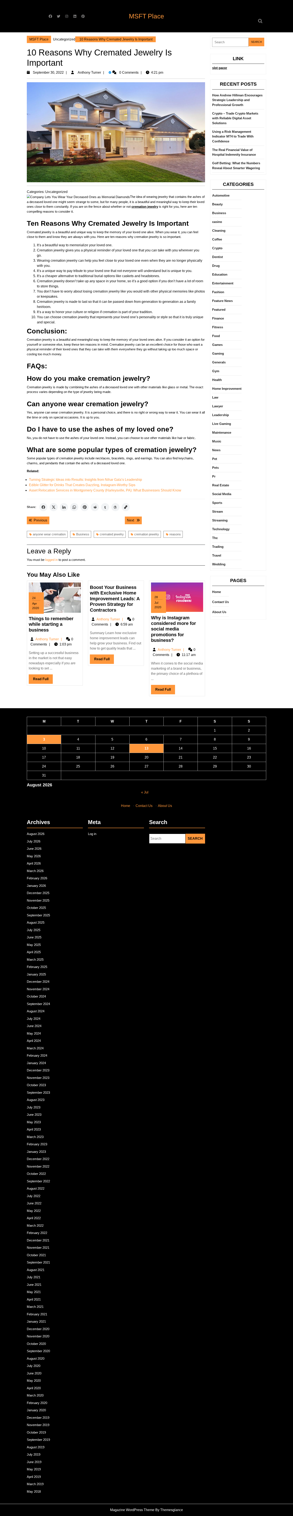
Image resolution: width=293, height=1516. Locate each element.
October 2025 (36, 908)
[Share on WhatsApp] (74, 507)
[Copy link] (126, 507)
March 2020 (35, 1395)
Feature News (222, 301)
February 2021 (37, 1314)
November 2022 (38, 1166)
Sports (217, 503)
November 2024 (38, 989)
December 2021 (38, 1240)
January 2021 (36, 1321)
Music (216, 441)
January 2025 (36, 974)
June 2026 (34, 848)
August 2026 (35, 834)
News (216, 450)
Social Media (221, 494)
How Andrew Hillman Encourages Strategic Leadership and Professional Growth (237, 100)
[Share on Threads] (115, 507)
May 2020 (34, 1380)
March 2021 (35, 1306)
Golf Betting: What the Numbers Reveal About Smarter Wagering (236, 165)
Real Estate (220, 485)
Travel (216, 555)
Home (216, 592)
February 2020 (37, 1403)
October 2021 (36, 1255)
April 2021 (34, 1299)
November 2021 (38, 1247)
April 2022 (34, 1218)
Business (82, 534)
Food (216, 336)
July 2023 (33, 1107)
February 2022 (37, 1233)
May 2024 (34, 1033)
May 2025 (34, 945)
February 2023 (37, 1144)
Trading (218, 546)
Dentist (217, 257)
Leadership (220, 415)
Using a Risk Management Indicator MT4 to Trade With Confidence (233, 136)
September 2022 (38, 1181)
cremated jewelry (112, 534)
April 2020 (34, 1388)
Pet (214, 459)
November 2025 (38, 900)
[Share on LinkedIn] (64, 507)
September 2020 (38, 1351)
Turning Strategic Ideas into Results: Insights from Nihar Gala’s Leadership (85, 479)
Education (219, 274)
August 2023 (35, 1100)
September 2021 (38, 1262)
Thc (215, 538)
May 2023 (34, 1122)
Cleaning (218, 230)
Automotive (221, 195)
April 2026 (34, 863)
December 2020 (38, 1329)
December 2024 (38, 981)
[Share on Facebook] (43, 507)
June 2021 (34, 1284)
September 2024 (38, 1004)
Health (217, 380)
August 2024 (35, 1011)
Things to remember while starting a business (51, 624)
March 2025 (35, 959)
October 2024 (36, 996)
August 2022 (35, 1188)
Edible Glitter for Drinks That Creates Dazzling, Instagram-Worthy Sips (82, 485)
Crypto (217, 248)
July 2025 (33, 930)
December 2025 (38, 893)
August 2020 (35, 1358)
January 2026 (36, 885)
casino (217, 222)
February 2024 (37, 1055)
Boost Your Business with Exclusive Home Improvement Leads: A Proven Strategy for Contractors (115, 599)
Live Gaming (221, 424)
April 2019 (34, 1477)
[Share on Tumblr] (105, 507)
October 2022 (36, 1173)
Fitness (217, 327)
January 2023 (36, 1151)
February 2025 (37, 967)
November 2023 (38, 1078)
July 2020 (33, 1366)
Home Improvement (227, 388)
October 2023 (36, 1085)
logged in (51, 560)
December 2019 (38, 1417)
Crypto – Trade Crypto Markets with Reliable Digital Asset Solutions (235, 118)
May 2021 (34, 1292)
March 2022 (35, 1225)
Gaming (218, 353)
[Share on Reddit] (95, 507)
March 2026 (35, 871)
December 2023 (38, 1070)
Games (217, 345)
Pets (215, 467)
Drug (216, 265)
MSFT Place (146, 16)
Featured (218, 309)
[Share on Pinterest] (84, 507)
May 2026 (34, 856)
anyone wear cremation (49, 534)
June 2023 (34, 1114)
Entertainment (222, 283)
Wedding (218, 564)
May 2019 (34, 1469)
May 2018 (34, 1491)
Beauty (217, 204)
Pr (214, 476)
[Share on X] (54, 507)
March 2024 (35, 1048)
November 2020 (38, 1336)
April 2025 (34, 952)
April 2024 (34, 1041)
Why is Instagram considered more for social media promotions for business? (173, 629)
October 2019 (36, 1432)
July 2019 (33, 1454)
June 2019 (34, 1462)
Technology (221, 529)
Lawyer (217, 406)
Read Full (43, 680)
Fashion (218, 292)
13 (146, 748)
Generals (219, 362)
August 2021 (35, 1270)
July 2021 (33, 1277)
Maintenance (221, 432)
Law (215, 397)
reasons (175, 534)
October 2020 (36, 1344)
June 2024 (34, 1026)
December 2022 (38, 1159)
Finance (218, 318)
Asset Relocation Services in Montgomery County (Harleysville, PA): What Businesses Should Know (105, 490)
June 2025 (34, 937)
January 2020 (36, 1410)
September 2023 (38, 1092)
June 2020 (34, 1373)
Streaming (220, 520)
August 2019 (35, 1447)
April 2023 (34, 1129)
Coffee (217, 239)
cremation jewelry (146, 534)
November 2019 (38, 1425)
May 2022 (34, 1211)
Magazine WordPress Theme (132, 1510)
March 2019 (35, 1484)
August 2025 (35, 922)
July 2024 (33, 1018)
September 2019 (38, 1439)
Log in (92, 834)
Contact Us (220, 602)
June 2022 (34, 1203)
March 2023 (35, 1137)
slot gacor (219, 68)
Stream (217, 511)
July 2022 (33, 1196)
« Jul (144, 792)
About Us (219, 612)
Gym (215, 371)
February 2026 (37, 878)
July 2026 (33, 841)
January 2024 (36, 1063)
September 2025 (38, 915)
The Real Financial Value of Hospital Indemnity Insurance (234, 152)
